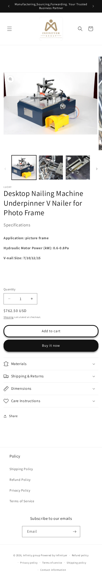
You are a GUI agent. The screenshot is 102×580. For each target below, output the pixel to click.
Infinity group (31, 555)
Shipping (9, 317)
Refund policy (80, 555)
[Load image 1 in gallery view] (24, 167)
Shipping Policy (21, 469)
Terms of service (52, 562)
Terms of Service (21, 501)
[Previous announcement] (9, 6)
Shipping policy (76, 562)
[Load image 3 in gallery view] (77, 167)
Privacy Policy (19, 490)
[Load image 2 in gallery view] (51, 167)
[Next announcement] (93, 6)
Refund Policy (20, 480)
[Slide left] (5, 169)
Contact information (53, 569)
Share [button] (13, 416)
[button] (9, 29)
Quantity (9, 289)
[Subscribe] (75, 531)
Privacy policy (29, 562)
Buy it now (51, 345)
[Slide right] (97, 169)
